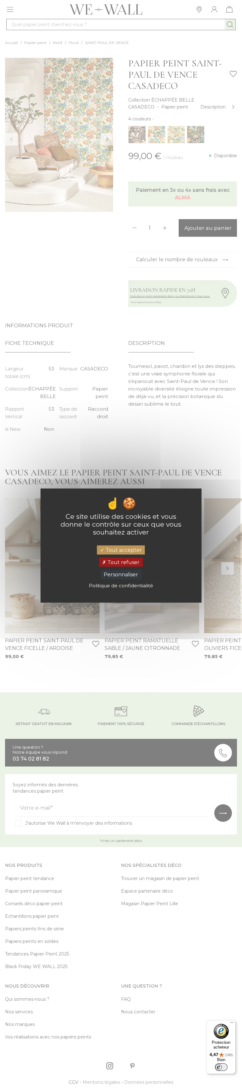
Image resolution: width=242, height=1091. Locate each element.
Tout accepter (123, 550)
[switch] (221, 1067)
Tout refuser (123, 562)
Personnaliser (121, 575)
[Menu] (232, 1024)
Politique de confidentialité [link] (121, 585)
